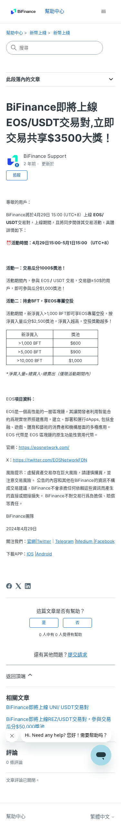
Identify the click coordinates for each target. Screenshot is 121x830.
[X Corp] (18, 586)
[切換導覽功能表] (103, 11)
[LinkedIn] (28, 586)
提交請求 (77, 655)
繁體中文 (100, 816)
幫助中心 (14, 32)
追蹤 (17, 175)
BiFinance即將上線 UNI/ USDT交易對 (47, 707)
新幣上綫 (38, 32)
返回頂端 (16, 676)
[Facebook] (9, 586)
